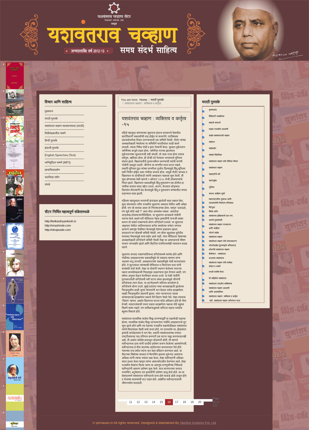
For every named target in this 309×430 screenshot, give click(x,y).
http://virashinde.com (58, 225)
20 (199, 402)
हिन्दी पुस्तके (51, 140)
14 (153, 402)
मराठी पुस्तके (51, 118)
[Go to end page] (210, 400)
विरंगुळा (212, 207)
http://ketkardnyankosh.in (60, 221)
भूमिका (211, 187)
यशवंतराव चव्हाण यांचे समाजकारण (223, 241)
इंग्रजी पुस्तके (52, 147)
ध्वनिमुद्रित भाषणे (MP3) (58, 162)
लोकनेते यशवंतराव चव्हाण (219, 249)
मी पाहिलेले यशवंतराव (217, 278)
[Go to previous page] (124, 400)
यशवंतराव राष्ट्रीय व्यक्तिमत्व (220, 283)
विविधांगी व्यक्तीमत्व (216, 116)
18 (184, 402)
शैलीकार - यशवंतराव (217, 253)
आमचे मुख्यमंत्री (215, 220)
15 (161, 402)
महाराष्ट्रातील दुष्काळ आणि (220, 199)
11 (130, 402)
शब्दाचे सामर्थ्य (214, 122)
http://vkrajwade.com (58, 229)
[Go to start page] (120, 400)
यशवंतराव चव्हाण (215, 167)
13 (146, 402)
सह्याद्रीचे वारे (214, 174)
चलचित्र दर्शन (52, 177)
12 (138, 402)
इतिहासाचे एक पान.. (225, 215)
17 (176, 402)
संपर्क (47, 184)
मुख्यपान (49, 111)
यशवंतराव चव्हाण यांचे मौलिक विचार (223, 161)
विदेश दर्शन (213, 211)
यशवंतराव (213, 215)
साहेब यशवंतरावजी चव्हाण (219, 135)
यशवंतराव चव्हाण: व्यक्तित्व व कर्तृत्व (223, 296)
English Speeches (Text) (60, 155)
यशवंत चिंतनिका (215, 154)
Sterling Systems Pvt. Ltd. (198, 423)
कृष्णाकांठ (213, 109)
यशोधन (212, 142)
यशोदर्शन (212, 148)
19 (192, 402)
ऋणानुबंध (213, 180)
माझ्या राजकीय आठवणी (218, 129)
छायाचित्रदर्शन (52, 169)
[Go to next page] (205, 400)
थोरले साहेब (214, 232)
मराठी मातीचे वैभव (216, 271)
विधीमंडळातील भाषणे (55, 133)
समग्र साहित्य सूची (217, 193)
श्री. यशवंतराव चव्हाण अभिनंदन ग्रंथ (225, 300)
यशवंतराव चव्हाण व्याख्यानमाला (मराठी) (64, 125)
